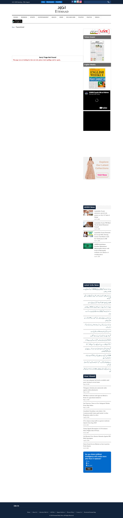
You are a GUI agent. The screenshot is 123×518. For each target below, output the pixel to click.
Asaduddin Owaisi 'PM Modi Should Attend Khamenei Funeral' (102, 225)
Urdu (43, 2)
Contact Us (79, 512)
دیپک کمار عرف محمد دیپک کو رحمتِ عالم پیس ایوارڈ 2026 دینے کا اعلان (98, 307)
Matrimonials (50, 2)
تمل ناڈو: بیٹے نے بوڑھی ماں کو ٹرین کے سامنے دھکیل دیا (100, 336)
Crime (61, 17)
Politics (81, 17)
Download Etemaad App (90, 512)
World (15, 17)
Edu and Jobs (70, 17)
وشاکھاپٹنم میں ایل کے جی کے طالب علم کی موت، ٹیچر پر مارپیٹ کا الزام (98, 340)
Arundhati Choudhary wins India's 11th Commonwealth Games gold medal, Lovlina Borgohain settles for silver (95, 413)
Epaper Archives (61, 512)
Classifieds (58, 2)
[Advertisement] (26, 9)
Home (13, 27)
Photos (89, 17)
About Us (34, 512)
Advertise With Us (43, 512)
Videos (97, 17)
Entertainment (43, 17)
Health (54, 17)
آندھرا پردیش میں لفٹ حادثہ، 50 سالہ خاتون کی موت (101, 331)
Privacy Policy (70, 512)
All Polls (52, 512)
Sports (32, 17)
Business (24, 17)
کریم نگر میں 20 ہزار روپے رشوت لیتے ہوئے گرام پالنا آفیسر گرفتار (98, 344)
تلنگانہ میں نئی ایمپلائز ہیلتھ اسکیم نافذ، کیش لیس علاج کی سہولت (99, 303)
